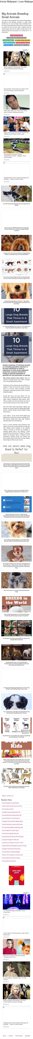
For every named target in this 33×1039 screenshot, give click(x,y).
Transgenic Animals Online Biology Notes (12, 821)
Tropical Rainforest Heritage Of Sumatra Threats (14, 845)
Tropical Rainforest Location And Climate (12, 824)
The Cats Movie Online (8, 809)
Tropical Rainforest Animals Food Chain (12, 806)
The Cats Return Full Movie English (11, 852)
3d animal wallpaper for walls (21, 45)
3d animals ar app (8, 45)
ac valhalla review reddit (16, 35)
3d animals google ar (8, 40)
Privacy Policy (18, 1036)
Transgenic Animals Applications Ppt (11, 812)
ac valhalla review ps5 (9, 42)
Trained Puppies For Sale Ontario (10, 803)
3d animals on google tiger (22, 42)
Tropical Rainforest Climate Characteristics (12, 836)
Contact (11, 1036)
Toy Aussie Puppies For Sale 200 (10, 839)
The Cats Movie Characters (9, 861)
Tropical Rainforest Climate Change (11, 858)
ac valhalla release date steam (22, 40)
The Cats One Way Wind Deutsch (10, 833)
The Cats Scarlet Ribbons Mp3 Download (12, 827)
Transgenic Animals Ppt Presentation (11, 849)
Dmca (4, 1036)
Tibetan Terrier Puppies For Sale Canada (12, 855)
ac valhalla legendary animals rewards (16, 38)
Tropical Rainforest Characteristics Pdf (11, 815)
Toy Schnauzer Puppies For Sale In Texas (12, 842)
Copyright (27, 1036)
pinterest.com (10, 795)
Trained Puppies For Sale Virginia (10, 830)
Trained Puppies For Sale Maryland (11, 818)
